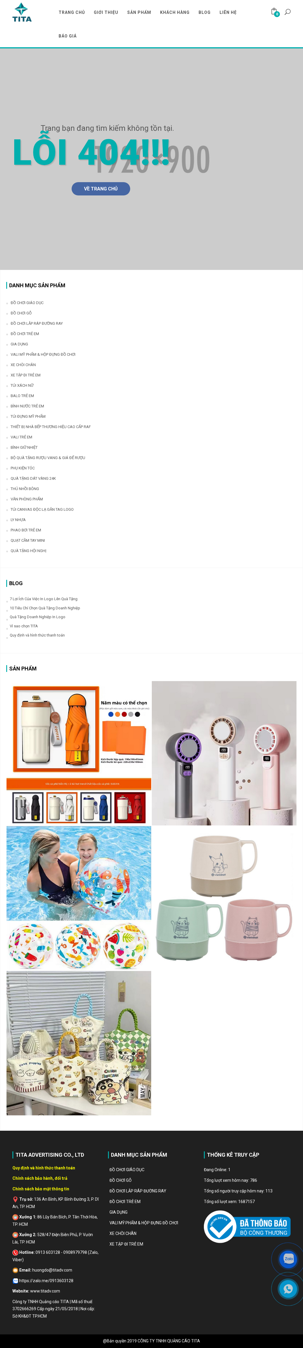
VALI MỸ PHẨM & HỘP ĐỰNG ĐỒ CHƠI (43, 354)
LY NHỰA (18, 520)
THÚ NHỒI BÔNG (25, 489)
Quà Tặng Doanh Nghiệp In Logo (37, 617)
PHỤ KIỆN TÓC (23, 468)
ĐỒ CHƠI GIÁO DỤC (27, 303)
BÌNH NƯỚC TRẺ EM (27, 406)
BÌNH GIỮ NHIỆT (24, 447)
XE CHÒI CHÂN (23, 365)
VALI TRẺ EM (21, 437)
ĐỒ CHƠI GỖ (21, 313)
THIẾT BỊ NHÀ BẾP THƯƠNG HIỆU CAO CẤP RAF (51, 427)
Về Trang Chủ (101, 189)
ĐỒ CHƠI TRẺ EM (25, 334)
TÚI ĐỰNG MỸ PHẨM (28, 416)
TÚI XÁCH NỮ (22, 385)
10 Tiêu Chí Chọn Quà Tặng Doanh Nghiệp (45, 608)
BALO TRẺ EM (22, 396)
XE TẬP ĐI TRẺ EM (26, 375)
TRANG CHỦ (72, 12)
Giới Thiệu (106, 12)
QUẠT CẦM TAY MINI (28, 540)
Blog (205, 12)
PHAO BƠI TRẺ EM (26, 530)
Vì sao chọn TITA (24, 626)
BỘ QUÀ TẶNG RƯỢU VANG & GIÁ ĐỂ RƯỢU (48, 458)
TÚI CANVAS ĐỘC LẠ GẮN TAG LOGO (42, 509)
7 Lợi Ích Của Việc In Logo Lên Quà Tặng (44, 599)
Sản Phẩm (139, 12)
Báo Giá (68, 36)
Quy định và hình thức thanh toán (37, 635)
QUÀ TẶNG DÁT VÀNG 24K (33, 478)
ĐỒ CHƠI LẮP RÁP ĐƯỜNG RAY (37, 323)
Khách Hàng (175, 12)
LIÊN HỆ (228, 12)
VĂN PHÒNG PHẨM (27, 499)
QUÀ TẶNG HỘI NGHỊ (28, 551)
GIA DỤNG (19, 344)
